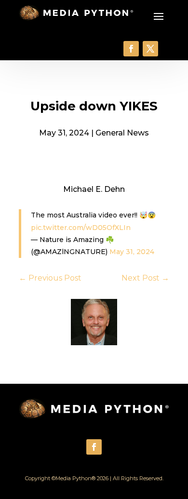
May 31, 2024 (131, 251)
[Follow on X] (150, 48)
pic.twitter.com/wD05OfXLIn (81, 227)
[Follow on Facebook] (131, 48)
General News (122, 132)
